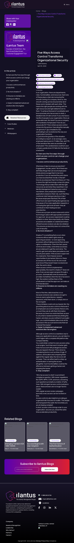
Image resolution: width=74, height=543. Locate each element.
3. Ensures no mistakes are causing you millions (15, 97)
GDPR (59, 75)
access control (44, 75)
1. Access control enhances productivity (15, 86)
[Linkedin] (27, 41)
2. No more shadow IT (13, 92)
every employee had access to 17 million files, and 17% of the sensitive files (52, 141)
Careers (8, 535)
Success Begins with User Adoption (35, 445)
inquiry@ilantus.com (49, 499)
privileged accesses (60, 348)
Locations (45, 503)
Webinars (10, 129)
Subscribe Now (50, 469)
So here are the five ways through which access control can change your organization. (18, 78)
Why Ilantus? (10, 530)
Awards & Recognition (13, 525)
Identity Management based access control (51, 189)
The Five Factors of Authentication (57, 445)
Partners (9, 533)
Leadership (9, 528)
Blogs (44, 11)
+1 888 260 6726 (46, 495)
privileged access (45, 87)
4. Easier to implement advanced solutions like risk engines (17, 104)
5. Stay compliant (12, 110)
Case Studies (12, 124)
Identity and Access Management (51, 79)
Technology (11, 440)
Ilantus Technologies (46, 83)
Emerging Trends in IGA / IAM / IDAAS (14, 445)
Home (38, 11)
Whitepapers (12, 133)
